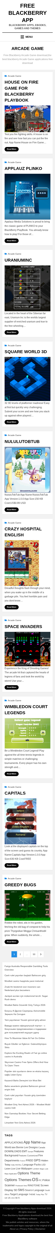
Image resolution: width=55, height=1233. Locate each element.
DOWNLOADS (13, 1151)
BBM (14, 1148)
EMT (24, 1151)
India (13, 1165)
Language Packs (31, 1164)
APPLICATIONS (14, 1142)
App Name (32, 1142)
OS (35, 1179)
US (9, 1198)
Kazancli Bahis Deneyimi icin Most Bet (23, 1080)
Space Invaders (23, 626)
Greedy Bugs (20, 884)
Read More (11, 149)
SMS (21, 1190)
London (36, 1169)
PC (40, 1180)
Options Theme (29, 1173)
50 (35, 954)
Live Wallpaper (24, 1168)
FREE (29, 1160)
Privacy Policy (26, 1229)
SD (15, 1190)
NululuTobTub (22, 441)
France (22, 1161)
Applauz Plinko (23, 168)
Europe (30, 1151)
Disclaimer (40, 1229)
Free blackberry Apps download (30, 1208)
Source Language (34, 1190)
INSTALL (18, 1165)
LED (43, 1164)
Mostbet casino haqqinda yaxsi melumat (24, 981)
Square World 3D (26, 351)
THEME (32, 1194)
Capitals (15, 793)
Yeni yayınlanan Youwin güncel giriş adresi (25, 1020)
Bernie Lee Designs (27, 1147)
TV (46, 1194)
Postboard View (21, 1186)
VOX (13, 1198)
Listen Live (10, 1168)
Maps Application (11, 1174)
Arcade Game (14, 76)
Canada (41, 1148)
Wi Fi (17, 1198)
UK (6, 1198)
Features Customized (28, 1155)
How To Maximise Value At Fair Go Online (25, 1038)
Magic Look (44, 1169)
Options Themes (18, 1180)
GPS (37, 1160)
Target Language (19, 1194)
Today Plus (40, 1194)
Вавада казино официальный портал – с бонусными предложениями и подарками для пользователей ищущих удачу (25, 1029)
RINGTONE (34, 1185)
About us (14, 1229)
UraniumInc (18, 260)
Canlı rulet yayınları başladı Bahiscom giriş (25, 975)
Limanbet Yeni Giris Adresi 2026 (20, 1122)
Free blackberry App (27, 13)
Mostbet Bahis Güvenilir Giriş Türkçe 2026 (25, 1005)
